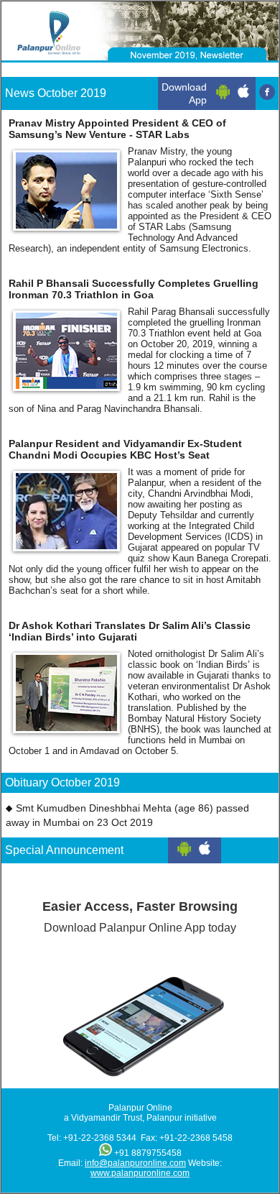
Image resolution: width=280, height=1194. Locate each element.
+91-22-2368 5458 (196, 1138)
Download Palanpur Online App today (140, 916)
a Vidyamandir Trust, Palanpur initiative (140, 1118)
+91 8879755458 (148, 1153)
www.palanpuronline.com (140, 1173)
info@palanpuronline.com (135, 1163)
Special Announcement (64, 850)
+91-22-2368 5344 (99, 1138)
